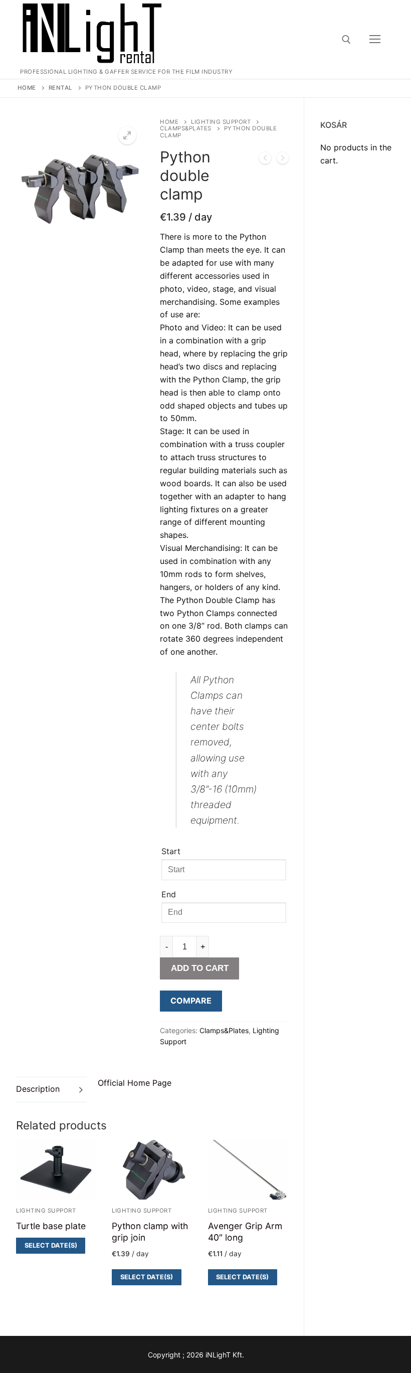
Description (38, 1089)
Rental (61, 87)
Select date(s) (51, 1245)
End (168, 894)
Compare (191, 1001)
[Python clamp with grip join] (283, 160)
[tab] (51, 1089)
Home (27, 87)
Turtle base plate (51, 1226)
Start (170, 851)
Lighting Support (221, 121)
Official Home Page (134, 1083)
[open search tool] (346, 39)
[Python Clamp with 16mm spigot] (265, 160)
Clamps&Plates (186, 128)
